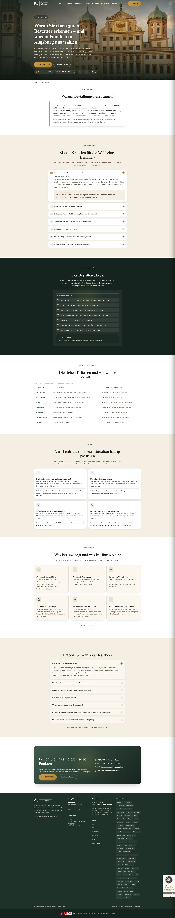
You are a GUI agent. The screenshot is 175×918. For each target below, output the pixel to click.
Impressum (137, 906)
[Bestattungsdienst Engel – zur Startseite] (41, 3)
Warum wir (78, 3)
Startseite (37, 82)
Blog (97, 3)
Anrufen (135, 3)
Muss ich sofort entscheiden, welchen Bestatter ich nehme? (87, 683)
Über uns (68, 3)
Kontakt (115, 3)
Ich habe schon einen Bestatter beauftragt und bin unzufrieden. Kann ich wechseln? (87, 712)
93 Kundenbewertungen (168, 893)
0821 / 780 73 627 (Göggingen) (108, 763)
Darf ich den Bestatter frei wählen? (87, 663)
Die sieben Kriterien (62, 64)
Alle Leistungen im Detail (87, 626)
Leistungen (89, 3)
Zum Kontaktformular (68, 777)
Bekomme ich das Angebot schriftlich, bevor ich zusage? (87, 690)
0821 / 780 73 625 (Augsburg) (108, 760)
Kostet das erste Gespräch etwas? (87, 698)
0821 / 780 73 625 (44, 64)
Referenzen (105, 3)
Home (61, 3)
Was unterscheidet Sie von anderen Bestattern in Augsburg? (87, 720)
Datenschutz (128, 906)
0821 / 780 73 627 (74, 826)
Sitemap (114, 906)
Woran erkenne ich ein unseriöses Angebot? (87, 705)
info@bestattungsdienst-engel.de (110, 767)
